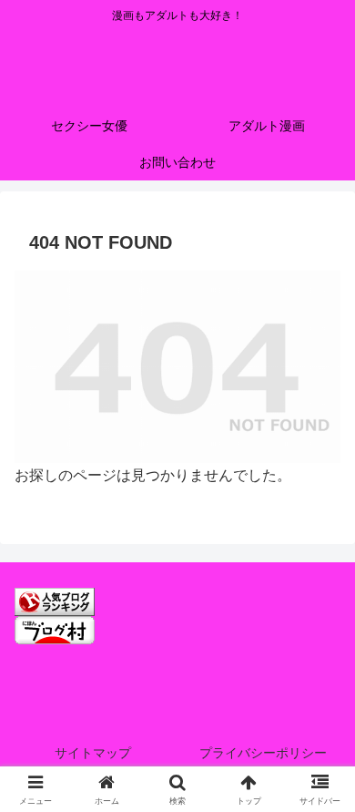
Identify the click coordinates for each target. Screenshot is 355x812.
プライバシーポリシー (263, 752)
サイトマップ (93, 752)
